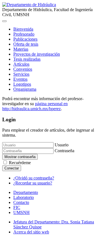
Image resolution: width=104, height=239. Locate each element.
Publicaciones (25, 39)
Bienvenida (23, 29)
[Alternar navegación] (4, 21)
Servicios (21, 74)
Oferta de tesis (25, 44)
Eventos (20, 79)
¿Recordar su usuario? (32, 183)
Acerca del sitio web (31, 232)
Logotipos (22, 84)
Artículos (21, 64)
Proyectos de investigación (36, 54)
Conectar (11, 168)
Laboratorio (23, 197)
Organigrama (24, 89)
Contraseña (64, 150)
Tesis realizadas (26, 59)
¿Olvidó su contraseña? (33, 178)
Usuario (62, 144)
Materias (20, 49)
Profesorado (23, 34)
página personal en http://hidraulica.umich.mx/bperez (35, 106)
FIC (16, 207)
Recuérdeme (20, 162)
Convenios (22, 69)
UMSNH (21, 212)
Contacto (21, 202)
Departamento (25, 192)
